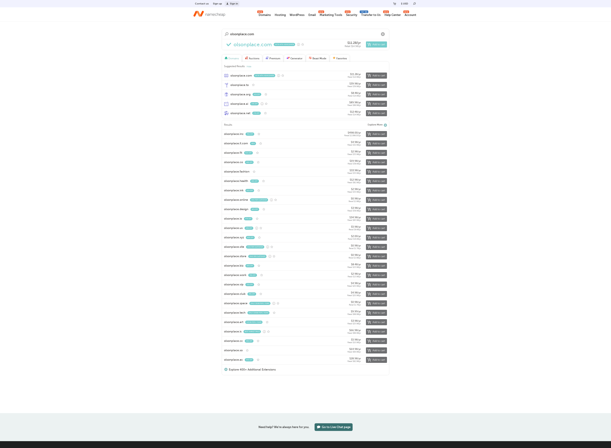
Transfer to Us (370, 14)
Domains (264, 14)
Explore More (375, 124)
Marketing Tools (330, 14)
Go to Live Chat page (336, 427)
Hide (249, 66)
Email (312, 15)
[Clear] (383, 34)
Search (226, 34)
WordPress (297, 15)
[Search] (414, 4)
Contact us (202, 3)
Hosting (280, 15)
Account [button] (410, 14)
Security (351, 14)
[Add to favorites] (302, 44)
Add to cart (378, 44)
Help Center (392, 14)
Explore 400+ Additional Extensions (252, 369)
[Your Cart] (395, 4)
